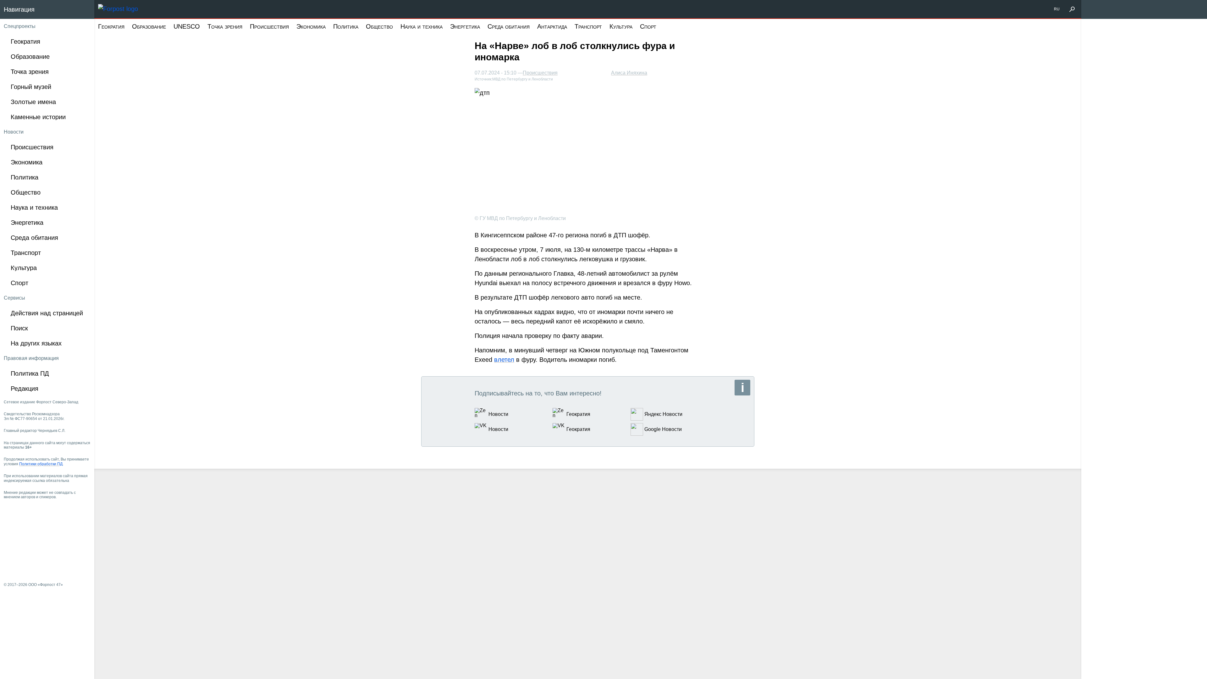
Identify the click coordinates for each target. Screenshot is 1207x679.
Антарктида (552, 26)
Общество (379, 26)
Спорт (648, 26)
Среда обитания (509, 26)
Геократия (111, 26)
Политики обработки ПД (41, 464)
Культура (620, 26)
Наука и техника (421, 26)
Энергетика (465, 26)
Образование (149, 26)
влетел (504, 359)
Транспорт (588, 26)
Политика (345, 26)
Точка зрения (224, 26)
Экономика (311, 26)
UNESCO (187, 26)
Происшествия (269, 26)
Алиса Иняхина (629, 72)
